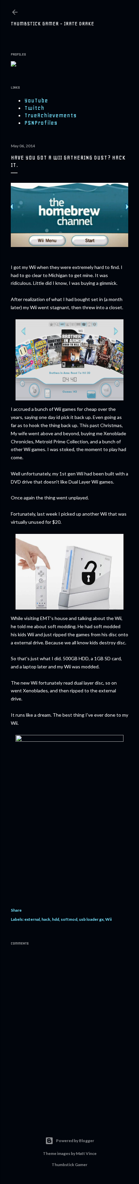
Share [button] (16, 910)
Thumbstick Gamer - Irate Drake (52, 24)
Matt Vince (86, 1153)
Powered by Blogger (75, 1140)
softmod (69, 919)
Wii (108, 919)
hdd (55, 919)
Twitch (34, 107)
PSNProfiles (40, 122)
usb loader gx (91, 919)
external (32, 919)
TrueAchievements (50, 115)
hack (45, 919)
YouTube (36, 100)
